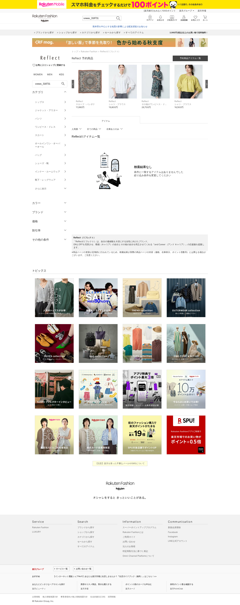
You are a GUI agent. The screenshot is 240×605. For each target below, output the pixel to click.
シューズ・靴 (42, 163)
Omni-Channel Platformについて (138, 556)
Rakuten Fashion (89, 51)
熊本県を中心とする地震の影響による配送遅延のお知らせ (120, 26)
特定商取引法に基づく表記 (135, 551)
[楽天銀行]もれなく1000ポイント (160, 10)
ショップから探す (85, 532)
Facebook (173, 532)
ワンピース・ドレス (45, 126)
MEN (49, 74)
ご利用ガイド (129, 537)
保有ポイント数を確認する (181, 584)
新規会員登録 (174, 527)
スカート (39, 135)
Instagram (173, 536)
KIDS (61, 74)
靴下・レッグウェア (45, 179)
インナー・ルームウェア (47, 171)
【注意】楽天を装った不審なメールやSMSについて (120, 463)
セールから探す (84, 541)
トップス (39, 102)
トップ (75, 51)
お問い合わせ (129, 541)
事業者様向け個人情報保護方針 (74, 597)
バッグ (38, 155)
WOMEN (38, 74)
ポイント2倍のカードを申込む (138, 584)
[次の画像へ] (206, 84)
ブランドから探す (85, 527)
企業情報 (36, 597)
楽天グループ (185, 10)
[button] (90, 89)
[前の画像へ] (73, 84)
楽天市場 (202, 10)
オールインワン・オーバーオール (47, 145)
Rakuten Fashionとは (133, 532)
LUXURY (36, 531)
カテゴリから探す (85, 537)
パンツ (38, 118)
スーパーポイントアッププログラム (139, 527)
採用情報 (112, 597)
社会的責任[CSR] (97, 597)
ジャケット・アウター (46, 110)
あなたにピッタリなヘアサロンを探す (48, 584)
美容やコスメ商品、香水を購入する (96, 584)
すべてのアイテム (85, 546)
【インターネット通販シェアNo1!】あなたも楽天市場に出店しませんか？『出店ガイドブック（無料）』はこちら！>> (105, 576)
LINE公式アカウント (177, 541)
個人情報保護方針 (50, 597)
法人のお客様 (129, 546)
